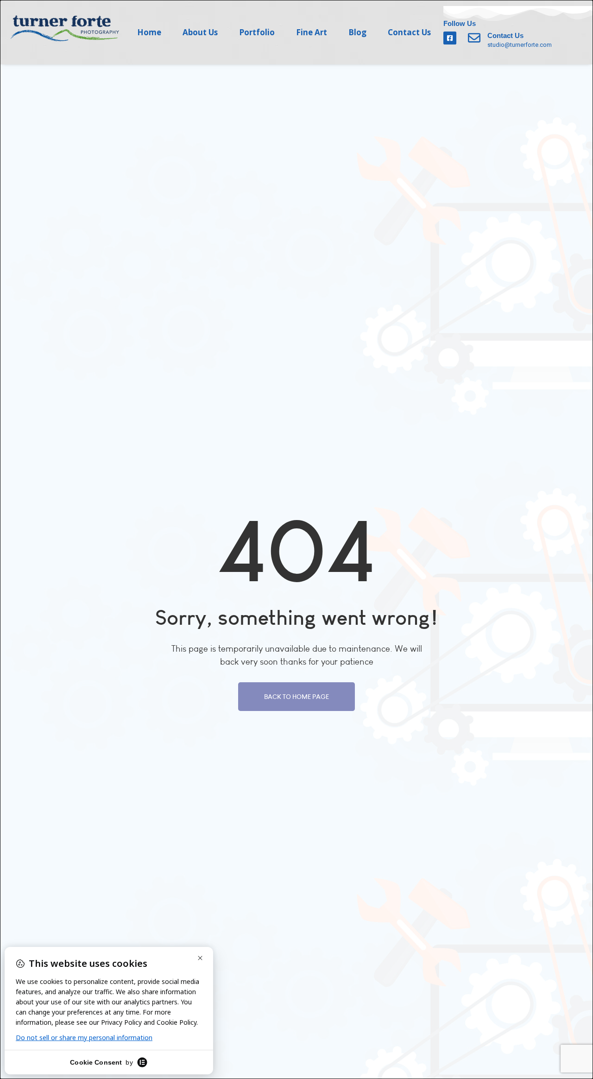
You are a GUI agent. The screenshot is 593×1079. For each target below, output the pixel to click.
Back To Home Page (296, 696)
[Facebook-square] (449, 38)
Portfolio (257, 32)
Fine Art (311, 32)
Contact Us (409, 32)
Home (149, 32)
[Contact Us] (474, 38)
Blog (357, 32)
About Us (200, 32)
